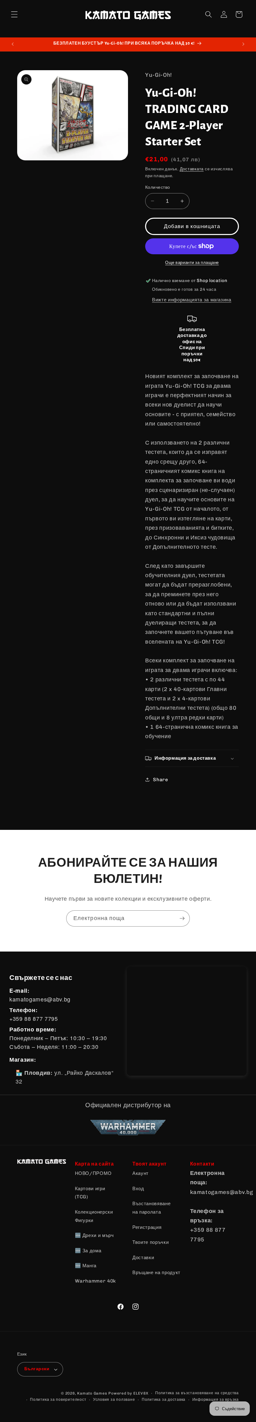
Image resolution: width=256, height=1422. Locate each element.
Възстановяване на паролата (151, 1208)
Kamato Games (92, 1393)
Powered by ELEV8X (128, 1393)
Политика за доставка (163, 1399)
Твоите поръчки (150, 1242)
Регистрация (146, 1227)
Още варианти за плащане (192, 262)
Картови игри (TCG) (90, 1193)
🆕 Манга (86, 1266)
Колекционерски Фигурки (94, 1216)
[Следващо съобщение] (243, 44)
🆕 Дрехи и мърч (94, 1235)
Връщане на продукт (156, 1272)
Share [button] (160, 779)
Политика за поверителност (58, 1399)
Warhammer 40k (95, 1281)
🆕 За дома (88, 1251)
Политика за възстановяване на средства (197, 1393)
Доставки (143, 1257)
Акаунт (140, 1173)
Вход (138, 1188)
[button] (14, 14)
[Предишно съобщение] (13, 44)
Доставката (192, 169)
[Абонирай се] (182, 918)
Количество (157, 187)
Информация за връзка (215, 1399)
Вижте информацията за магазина (191, 300)
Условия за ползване (114, 1399)
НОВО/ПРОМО (93, 1173)
